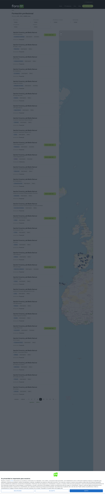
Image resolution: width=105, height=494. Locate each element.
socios (11, 480)
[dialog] (52, 482)
